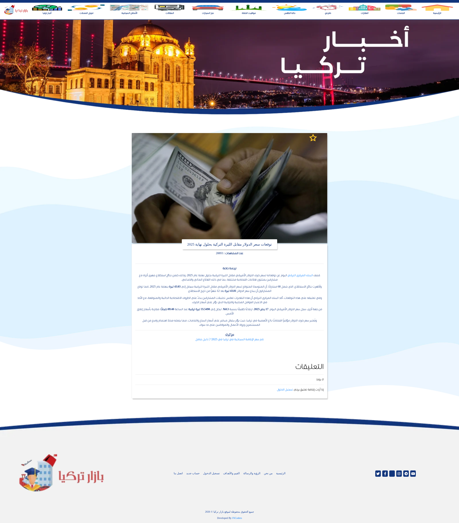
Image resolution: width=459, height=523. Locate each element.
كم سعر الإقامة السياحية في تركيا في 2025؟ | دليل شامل (229, 339)
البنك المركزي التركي (300, 275)
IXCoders (237, 518)
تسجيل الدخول (285, 389)
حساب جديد (193, 473)
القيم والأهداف (231, 473)
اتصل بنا (178, 473)
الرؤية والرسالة (251, 473)
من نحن (268, 473)
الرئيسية (280, 473)
